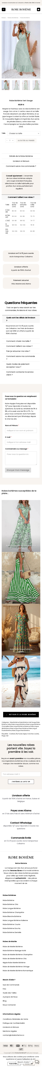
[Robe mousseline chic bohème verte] (21, 526)
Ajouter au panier (26, 140)
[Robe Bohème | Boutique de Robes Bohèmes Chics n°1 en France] (21, 9)
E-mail (8, 437)
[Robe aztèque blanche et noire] (21, 681)
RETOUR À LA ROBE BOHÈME (21, 714)
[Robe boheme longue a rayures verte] (21, 578)
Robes (4, 18)
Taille (3, 133)
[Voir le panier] (38, 9)
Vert (7, 736)
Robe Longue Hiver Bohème (21, 730)
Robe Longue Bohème (18, 724)
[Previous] (5, 49)
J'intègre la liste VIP (21, 782)
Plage (3, 736)
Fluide (20, 734)
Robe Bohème (25, 18)
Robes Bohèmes (13, 18)
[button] (3, 9)
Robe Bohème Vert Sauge (27, 722)
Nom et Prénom (12, 425)
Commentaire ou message (16, 449)
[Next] (37, 49)
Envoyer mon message (18, 470)
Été (17, 734)
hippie (25, 734)
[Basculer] (4, 317)
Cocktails (12, 734)
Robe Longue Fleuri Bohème (19, 728)
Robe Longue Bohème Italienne (20, 726)
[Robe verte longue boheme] (21, 630)
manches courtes (33, 734)
